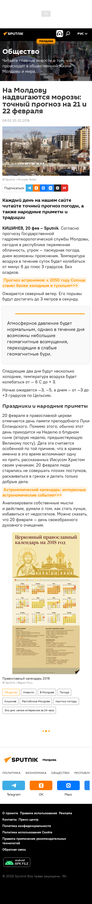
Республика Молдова (36, 701)
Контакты (9, 819)
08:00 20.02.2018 (15, 120)
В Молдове (47, 692)
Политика (11, 773)
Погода (64, 692)
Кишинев (10, 701)
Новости (28, 692)
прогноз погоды (66, 701)
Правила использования (38, 813)
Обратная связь (14, 849)
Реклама (65, 813)
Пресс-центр (28, 819)
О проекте (10, 813)
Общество (10, 692)
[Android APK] (17, 862)
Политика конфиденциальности (26, 826)
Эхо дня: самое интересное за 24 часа (29, 710)
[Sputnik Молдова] (14, 35)
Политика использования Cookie (27, 832)
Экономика (35, 773)
